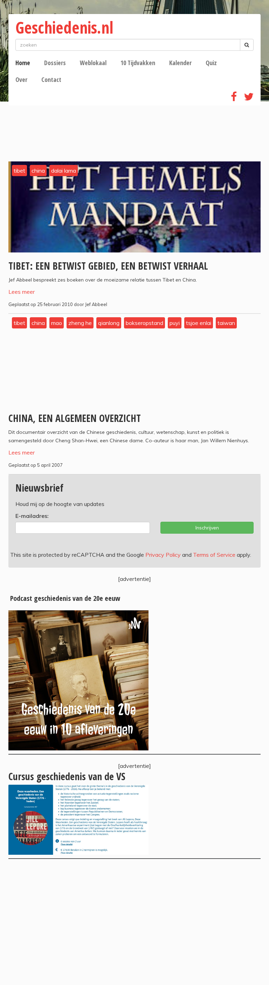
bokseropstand (144, 322)
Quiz (211, 62)
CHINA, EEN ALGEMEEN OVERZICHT (74, 418)
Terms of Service (214, 554)
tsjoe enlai (198, 322)
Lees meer (21, 291)
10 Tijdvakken (137, 62)
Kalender (180, 62)
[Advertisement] (134, 922)
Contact (51, 79)
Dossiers (55, 62)
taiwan (226, 322)
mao (56, 322)
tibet (19, 170)
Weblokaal (93, 62)
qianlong (108, 322)
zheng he (80, 322)
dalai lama (63, 170)
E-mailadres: (32, 515)
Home (22, 62)
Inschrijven (207, 528)
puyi (175, 322)
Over (21, 79)
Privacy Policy (163, 554)
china (38, 170)
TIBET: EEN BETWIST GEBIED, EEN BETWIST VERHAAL (108, 265)
